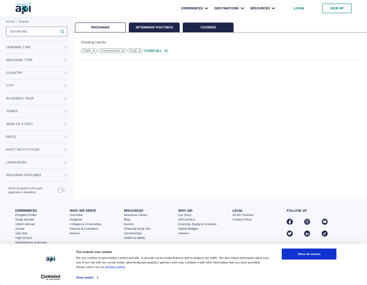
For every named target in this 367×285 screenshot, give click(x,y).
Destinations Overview (31, 242)
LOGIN (299, 8)
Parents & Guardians (84, 228)
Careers (183, 233)
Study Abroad (24, 219)
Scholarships (133, 233)
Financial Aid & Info (137, 228)
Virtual (19, 228)
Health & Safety (134, 238)
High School (23, 238)
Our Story (184, 215)
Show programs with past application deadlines (25, 190)
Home (10, 21)
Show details (84, 277)
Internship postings (154, 27)
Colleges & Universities (85, 224)
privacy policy (115, 267)
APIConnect (186, 219)
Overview (76, 215)
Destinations (226, 8)
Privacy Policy (242, 219)
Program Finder (26, 215)
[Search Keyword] (63, 31)
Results (24, 21)
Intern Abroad (25, 224)
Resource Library (135, 215)
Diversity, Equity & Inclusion (197, 224)
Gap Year (21, 233)
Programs (100, 27)
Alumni (74, 233)
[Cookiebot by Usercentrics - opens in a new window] (50, 277)
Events (129, 224)
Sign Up (336, 8)
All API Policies (242, 215)
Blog (127, 219)
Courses (208, 27)
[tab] (100, 27)
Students (76, 219)
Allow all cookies (309, 254)
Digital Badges (188, 228)
